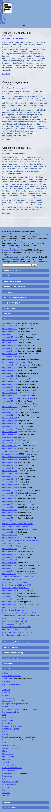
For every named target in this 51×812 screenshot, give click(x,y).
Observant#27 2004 (9, 507)
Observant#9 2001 (9, 568)
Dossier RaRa (7, 720)
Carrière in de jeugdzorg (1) (16, 148)
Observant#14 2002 (9, 554)
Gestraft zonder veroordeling (13, 473)
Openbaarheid (9, 276)
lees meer (6, 74)
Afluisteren (6, 681)
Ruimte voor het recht (10, 454)
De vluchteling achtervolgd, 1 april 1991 (17, 632)
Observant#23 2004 (9, 518)
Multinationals (7, 754)
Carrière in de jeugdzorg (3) (16, 33)
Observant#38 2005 (9, 476)
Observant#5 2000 (9, 593)
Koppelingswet (7, 737)
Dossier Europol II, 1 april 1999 (14, 610)
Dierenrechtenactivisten (11, 712)
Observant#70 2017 (9, 368)
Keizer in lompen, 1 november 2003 (15, 526)
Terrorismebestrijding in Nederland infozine (18, 451)
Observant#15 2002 (9, 552)
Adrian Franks (7, 679)
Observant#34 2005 (9, 487)
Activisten (5, 673)
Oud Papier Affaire (9, 765)
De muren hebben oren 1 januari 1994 (16, 627)
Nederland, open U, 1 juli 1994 (13, 624)
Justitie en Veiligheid (12, 281)
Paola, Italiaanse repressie (12, 768)
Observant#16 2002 (9, 549)
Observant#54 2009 (9, 418)
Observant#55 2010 (9, 415)
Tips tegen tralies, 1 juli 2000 (13, 579)
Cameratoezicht (8, 698)
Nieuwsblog (8, 292)
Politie (4, 779)
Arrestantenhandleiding (11, 356)
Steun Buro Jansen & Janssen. (14, 257)
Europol (5, 731)
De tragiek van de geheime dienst (15, 704)
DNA (4, 715)
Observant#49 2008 (9, 432)
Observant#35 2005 (9, 485)
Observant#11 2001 (9, 563)
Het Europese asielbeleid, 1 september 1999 (19, 613)
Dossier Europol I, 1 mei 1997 (13, 618)
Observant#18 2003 (9, 538)
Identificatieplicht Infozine (11, 437)
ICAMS (5, 743)
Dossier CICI (7, 717)
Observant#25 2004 (9, 512)
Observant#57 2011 (9, 407)
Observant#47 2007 (9, 440)
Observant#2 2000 (9, 602)
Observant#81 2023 (9, 331)
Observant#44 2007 (9, 448)
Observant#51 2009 (9, 426)
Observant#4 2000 (9, 596)
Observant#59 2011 (9, 401)
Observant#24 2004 (9, 515)
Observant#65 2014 (9, 382)
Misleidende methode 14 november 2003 (17, 524)
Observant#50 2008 (9, 429)
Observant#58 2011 (9, 404)
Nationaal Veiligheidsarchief (15, 297)
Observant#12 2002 (9, 560)
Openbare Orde (8, 756)
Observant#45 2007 (9, 446)
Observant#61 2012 (9, 393)
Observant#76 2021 (9, 345)
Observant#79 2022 (9, 337)
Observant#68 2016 (9, 373)
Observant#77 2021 (9, 343)
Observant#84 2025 (9, 323)
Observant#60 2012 (9, 395)
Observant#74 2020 (9, 351)
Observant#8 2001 (9, 571)
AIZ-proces (6, 687)
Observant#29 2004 (9, 501)
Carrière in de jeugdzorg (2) (16, 82)
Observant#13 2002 (9, 557)
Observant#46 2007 (9, 443)
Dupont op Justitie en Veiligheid (14, 38)
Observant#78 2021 (9, 340)
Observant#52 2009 (9, 423)
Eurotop (5, 734)
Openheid (6, 759)
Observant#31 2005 (9, 496)
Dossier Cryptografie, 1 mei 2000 (14, 582)
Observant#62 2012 (9, 390)
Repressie (6, 787)
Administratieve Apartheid (11, 676)
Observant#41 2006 (9, 465)
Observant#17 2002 (9, 546)
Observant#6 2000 (9, 590)
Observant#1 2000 (9, 604)
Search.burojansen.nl (12, 270)
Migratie (5, 751)
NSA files (7, 314)
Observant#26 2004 (9, 510)
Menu (25, 26)
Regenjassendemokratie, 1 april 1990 (16, 635)
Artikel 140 (6, 690)
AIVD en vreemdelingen (11, 684)
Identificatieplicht (8, 745)
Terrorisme (6, 793)
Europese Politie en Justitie (12, 726)
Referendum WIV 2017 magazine (14, 362)
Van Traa (5, 796)
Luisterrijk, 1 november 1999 (13, 607)
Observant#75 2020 (9, 348)
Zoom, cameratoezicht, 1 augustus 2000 (17, 577)
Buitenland (6, 692)
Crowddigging (9, 308)
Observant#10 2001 (9, 565)
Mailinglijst (8, 663)
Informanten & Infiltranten (11, 748)
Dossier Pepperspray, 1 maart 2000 (15, 588)
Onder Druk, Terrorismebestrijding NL (16, 457)
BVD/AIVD (6, 695)
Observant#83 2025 (9, 326)
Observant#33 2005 (9, 490)
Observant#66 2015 (9, 379)
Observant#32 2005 (9, 493)
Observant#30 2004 (9, 499)
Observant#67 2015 (9, 376)
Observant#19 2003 (9, 535)
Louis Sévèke (7, 740)
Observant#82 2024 (9, 329)
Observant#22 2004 (9, 521)
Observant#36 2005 (9, 482)
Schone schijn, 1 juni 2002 (12, 543)
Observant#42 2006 (9, 462)
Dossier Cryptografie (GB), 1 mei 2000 (16, 585)
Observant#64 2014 (9, 384)
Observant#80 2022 (9, 334)
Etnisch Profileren (9, 723)
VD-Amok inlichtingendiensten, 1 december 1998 (20, 615)
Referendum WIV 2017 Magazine (17, 642)
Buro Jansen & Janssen (11, 250)
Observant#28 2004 (9, 504)
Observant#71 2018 (9, 365)
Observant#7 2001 (9, 574)
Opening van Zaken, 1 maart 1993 (15, 629)
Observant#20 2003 (9, 532)
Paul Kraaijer (7, 773)
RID (3, 790)
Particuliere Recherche (10, 770)
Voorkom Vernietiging (12, 647)
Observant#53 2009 (9, 421)
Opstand (5, 762)
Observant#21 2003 (9, 529)
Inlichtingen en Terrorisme (14, 287)
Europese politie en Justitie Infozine (15, 409)
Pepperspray (7, 776)
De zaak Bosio (7, 706)
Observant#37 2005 (9, 479)
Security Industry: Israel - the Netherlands (18, 398)
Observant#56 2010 (9, 412)
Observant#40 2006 (9, 468)
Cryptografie (7, 701)
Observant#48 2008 (9, 435)
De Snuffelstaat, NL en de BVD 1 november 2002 (20, 540)
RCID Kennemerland (10, 784)
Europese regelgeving (10, 729)
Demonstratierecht (9, 709)
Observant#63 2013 (9, 387)
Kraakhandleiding (11, 658)
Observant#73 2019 (9, 354)
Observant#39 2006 (9, 471)
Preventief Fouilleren (10, 782)
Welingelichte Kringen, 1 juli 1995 (14, 621)
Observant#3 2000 (9, 599)
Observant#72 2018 (9, 359)
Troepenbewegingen (12, 303)
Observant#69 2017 (9, 370)
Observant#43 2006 (9, 460)
